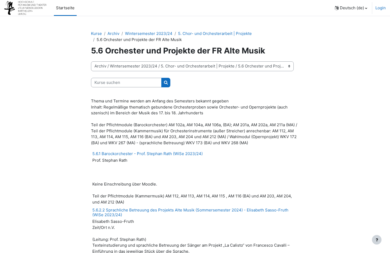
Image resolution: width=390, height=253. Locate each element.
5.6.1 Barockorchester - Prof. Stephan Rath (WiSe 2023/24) (147, 153)
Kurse (96, 33)
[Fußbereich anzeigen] (377, 240)
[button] (351, 8)
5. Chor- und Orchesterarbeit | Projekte (215, 33)
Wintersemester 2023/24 (148, 33)
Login (380, 7)
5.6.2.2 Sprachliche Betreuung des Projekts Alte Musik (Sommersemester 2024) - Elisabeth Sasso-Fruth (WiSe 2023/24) (190, 212)
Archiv (113, 33)
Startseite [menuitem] (65, 7)
